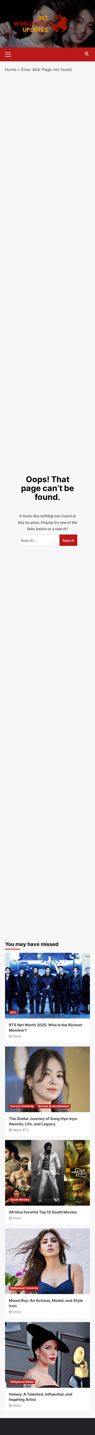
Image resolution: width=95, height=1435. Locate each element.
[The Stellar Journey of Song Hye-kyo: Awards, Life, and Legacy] (47, 1079)
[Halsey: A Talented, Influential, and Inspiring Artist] (47, 1355)
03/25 (17, 1036)
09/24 (17, 1130)
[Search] (87, 54)
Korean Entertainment (53, 1106)
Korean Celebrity (22, 1106)
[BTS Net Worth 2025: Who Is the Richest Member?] (47, 985)
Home (10, 69)
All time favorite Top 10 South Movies (43, 1212)
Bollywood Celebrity (24, 1288)
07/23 (17, 1218)
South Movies (19, 1199)
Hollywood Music (22, 1381)
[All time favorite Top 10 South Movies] (47, 1173)
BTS (13, 1012)
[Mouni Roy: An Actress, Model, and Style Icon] (47, 1261)
